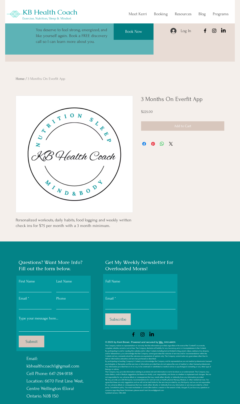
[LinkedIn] (223, 30)
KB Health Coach (49, 12)
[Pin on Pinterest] (153, 144)
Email (23, 298)
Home (20, 79)
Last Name (64, 281)
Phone (61, 298)
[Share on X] (171, 144)
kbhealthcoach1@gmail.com (52, 366)
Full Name (112, 281)
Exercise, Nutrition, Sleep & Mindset (46, 18)
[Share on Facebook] (144, 144)
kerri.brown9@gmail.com (154, 390)
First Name (27, 281)
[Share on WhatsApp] (162, 144)
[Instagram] (214, 30)
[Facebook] (205, 30)
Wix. (161, 342)
